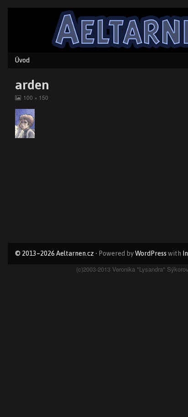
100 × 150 (35, 97)
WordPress (151, 253)
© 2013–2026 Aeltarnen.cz (54, 253)
